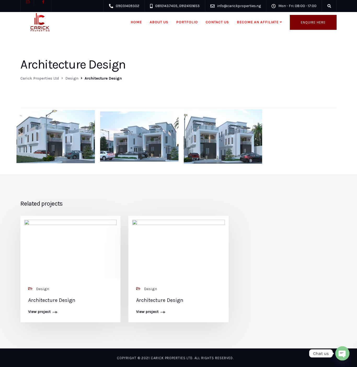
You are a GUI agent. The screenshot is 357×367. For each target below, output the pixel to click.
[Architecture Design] (70, 248)
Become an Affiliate (258, 22)
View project (39, 312)
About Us (159, 22)
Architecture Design (51, 300)
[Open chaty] (342, 353)
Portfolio (187, 22)
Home (136, 22)
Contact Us (217, 22)
